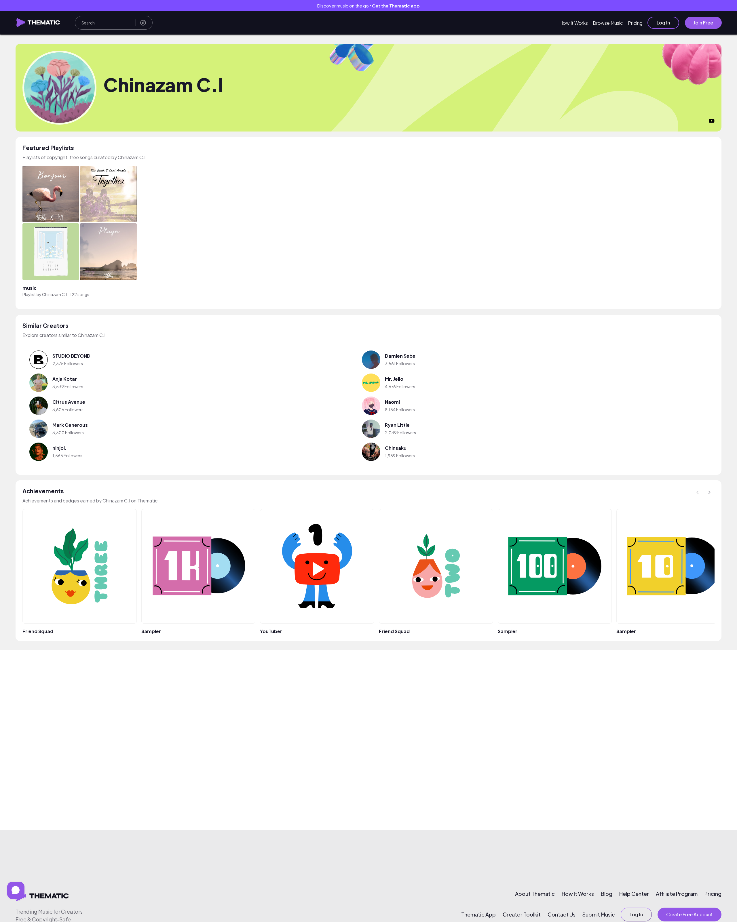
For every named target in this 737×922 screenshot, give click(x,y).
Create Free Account (689, 914)
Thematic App (478, 914)
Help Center (634, 894)
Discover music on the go (368, 5)
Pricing (635, 23)
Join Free (703, 23)
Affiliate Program (677, 894)
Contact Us (561, 914)
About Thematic (535, 894)
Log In (663, 23)
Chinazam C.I (54, 294)
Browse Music (608, 23)
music (29, 288)
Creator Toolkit (522, 914)
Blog (606, 894)
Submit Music (598, 914)
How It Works (573, 23)
